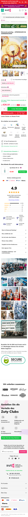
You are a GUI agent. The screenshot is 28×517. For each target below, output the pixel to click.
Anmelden (23, 451)
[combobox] (13, 14)
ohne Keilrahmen (6, 90)
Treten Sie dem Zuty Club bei (10, 438)
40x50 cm (8, 83)
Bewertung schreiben (14, 200)
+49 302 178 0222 (14, 473)
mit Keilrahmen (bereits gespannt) (10, 95)
